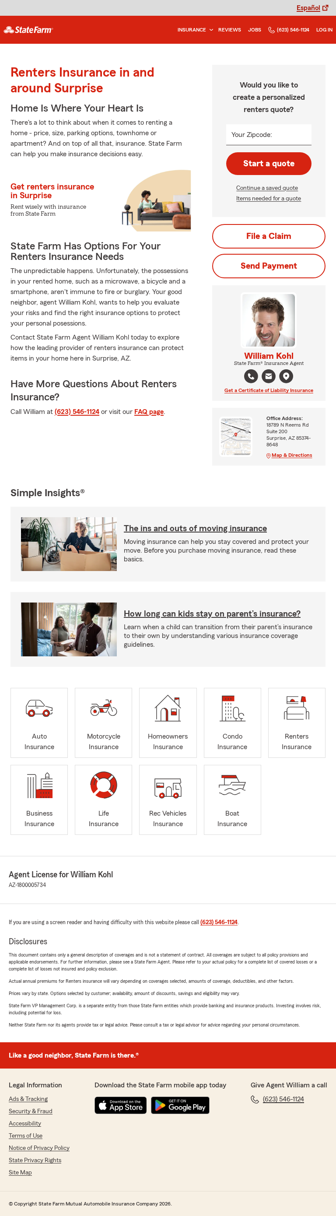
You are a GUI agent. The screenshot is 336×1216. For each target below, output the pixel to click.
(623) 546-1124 (293, 29)
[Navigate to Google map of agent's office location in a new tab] (286, 376)
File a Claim (268, 236)
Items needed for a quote (268, 199)
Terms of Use (25, 1136)
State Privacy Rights (35, 1160)
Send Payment (269, 266)
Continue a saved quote (267, 188)
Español (308, 7)
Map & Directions (292, 455)
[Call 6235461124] (251, 376)
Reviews (229, 29)
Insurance (192, 29)
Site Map (20, 1173)
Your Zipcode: (251, 134)
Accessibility (25, 1124)
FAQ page (149, 411)
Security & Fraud (30, 1111)
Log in (324, 29)
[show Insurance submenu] (209, 30)
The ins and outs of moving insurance (195, 528)
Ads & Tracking (28, 1099)
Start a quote (268, 163)
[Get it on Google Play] (180, 1105)
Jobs (254, 29)
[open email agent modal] (269, 377)
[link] (28, 30)
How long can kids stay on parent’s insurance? (212, 614)
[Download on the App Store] (120, 1105)
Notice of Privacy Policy (39, 1148)
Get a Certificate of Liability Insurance (268, 390)
